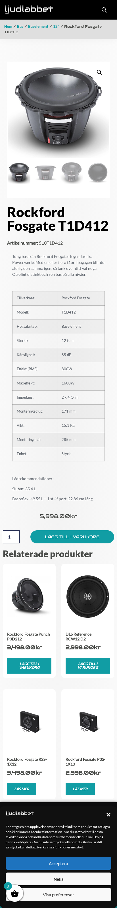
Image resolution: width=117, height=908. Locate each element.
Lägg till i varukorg (72, 536)
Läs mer (21, 789)
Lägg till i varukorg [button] (29, 665)
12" (56, 26)
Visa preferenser (58, 894)
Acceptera (58, 863)
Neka (59, 879)
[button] (108, 814)
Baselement (38, 26)
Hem (8, 26)
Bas (20, 26)
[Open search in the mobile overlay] (104, 9)
